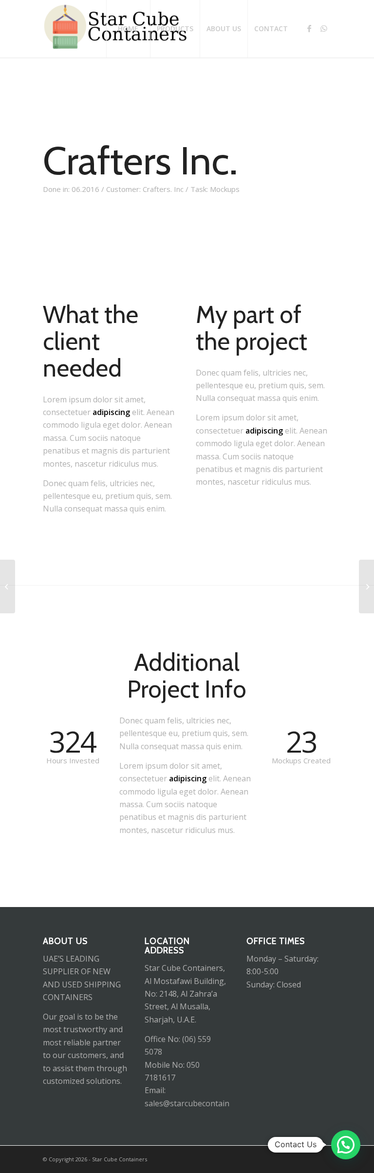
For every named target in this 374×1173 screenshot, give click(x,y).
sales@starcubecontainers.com (201, 1103)
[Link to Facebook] (309, 28)
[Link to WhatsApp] (324, 28)
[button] (345, 1144)
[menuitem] (128, 28)
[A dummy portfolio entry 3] (7, 586)
